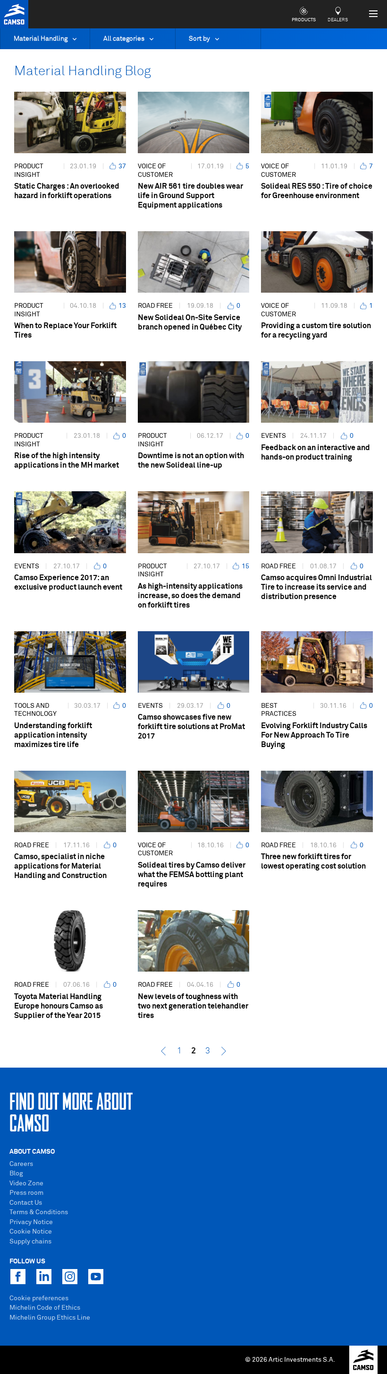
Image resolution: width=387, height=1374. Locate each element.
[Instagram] (69, 1276)
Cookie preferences (38, 1298)
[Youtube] (95, 1276)
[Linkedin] (43, 1276)
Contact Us (25, 1203)
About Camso (32, 1151)
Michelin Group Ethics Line (49, 1317)
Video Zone (26, 1183)
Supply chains (30, 1241)
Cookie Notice (30, 1231)
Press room (26, 1193)
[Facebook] (17, 1276)
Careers (21, 1164)
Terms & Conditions (38, 1212)
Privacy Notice (31, 1222)
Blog (16, 1173)
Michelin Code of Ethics (44, 1307)
